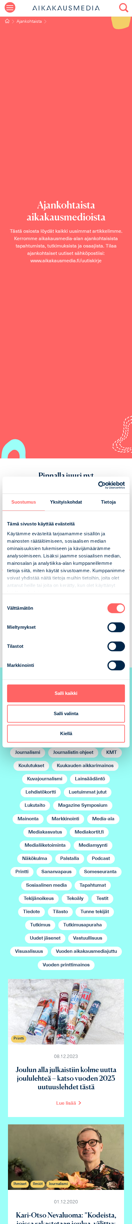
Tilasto (60, 911)
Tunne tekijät (94, 911)
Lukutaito (35, 805)
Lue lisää (66, 1103)
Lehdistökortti (40, 792)
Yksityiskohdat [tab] (66, 502)
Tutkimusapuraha (82, 925)
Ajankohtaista (29, 21)
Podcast (101, 858)
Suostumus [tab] (23, 502)
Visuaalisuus (29, 951)
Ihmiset (20, 1184)
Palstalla (69, 858)
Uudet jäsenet (45, 938)
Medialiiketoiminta (45, 845)
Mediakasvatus (45, 832)
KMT (111, 752)
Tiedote (31, 911)
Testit (102, 898)
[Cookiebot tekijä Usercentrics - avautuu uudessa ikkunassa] (98, 485)
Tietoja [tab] (108, 502)
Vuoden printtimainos (66, 965)
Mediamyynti (93, 845)
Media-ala (103, 819)
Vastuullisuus (87, 938)
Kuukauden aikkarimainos (85, 765)
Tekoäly (75, 898)
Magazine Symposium (82, 805)
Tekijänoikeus (39, 898)
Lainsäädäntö (90, 779)
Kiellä (66, 733)
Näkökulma (34, 858)
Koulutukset (31, 765)
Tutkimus (40, 925)
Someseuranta (100, 871)
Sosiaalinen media (46, 885)
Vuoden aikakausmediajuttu (86, 951)
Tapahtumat (93, 885)
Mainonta (28, 819)
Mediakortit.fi (89, 832)
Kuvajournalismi (44, 779)
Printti (22, 871)
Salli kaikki (66, 693)
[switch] (116, 627)
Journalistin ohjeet (73, 752)
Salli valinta (66, 713)
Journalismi (27, 752)
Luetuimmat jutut (88, 792)
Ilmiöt (38, 1184)
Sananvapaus (56, 871)
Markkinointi (65, 819)
